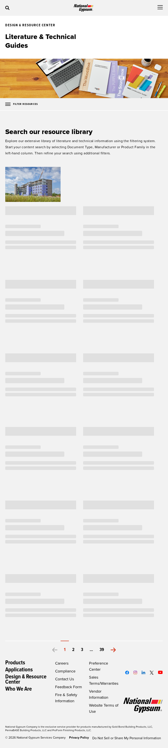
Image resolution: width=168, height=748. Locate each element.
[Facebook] (127, 672)
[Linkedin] (143, 672)
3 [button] (82, 650)
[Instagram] (135, 672)
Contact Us (64, 679)
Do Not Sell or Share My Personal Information (126, 738)
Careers (61, 663)
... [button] (91, 650)
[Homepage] (83, 8)
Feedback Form (68, 686)
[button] (54, 649)
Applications (19, 670)
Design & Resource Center (25, 679)
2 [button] (73, 650)
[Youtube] (160, 672)
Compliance (65, 671)
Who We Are (18, 689)
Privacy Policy (79, 737)
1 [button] (65, 650)
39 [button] (102, 650)
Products (15, 663)
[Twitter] (152, 673)
